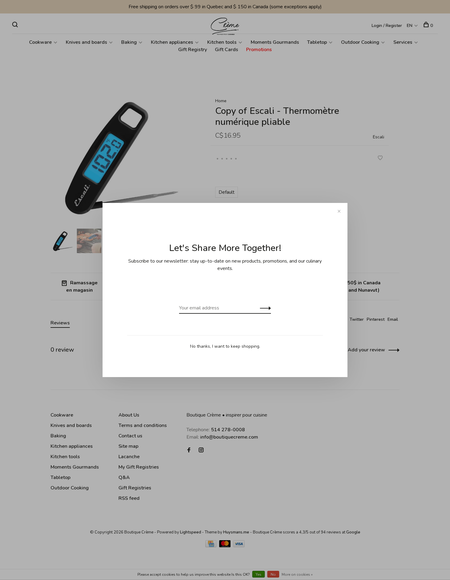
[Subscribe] (264, 308)
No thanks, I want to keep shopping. (225, 346)
